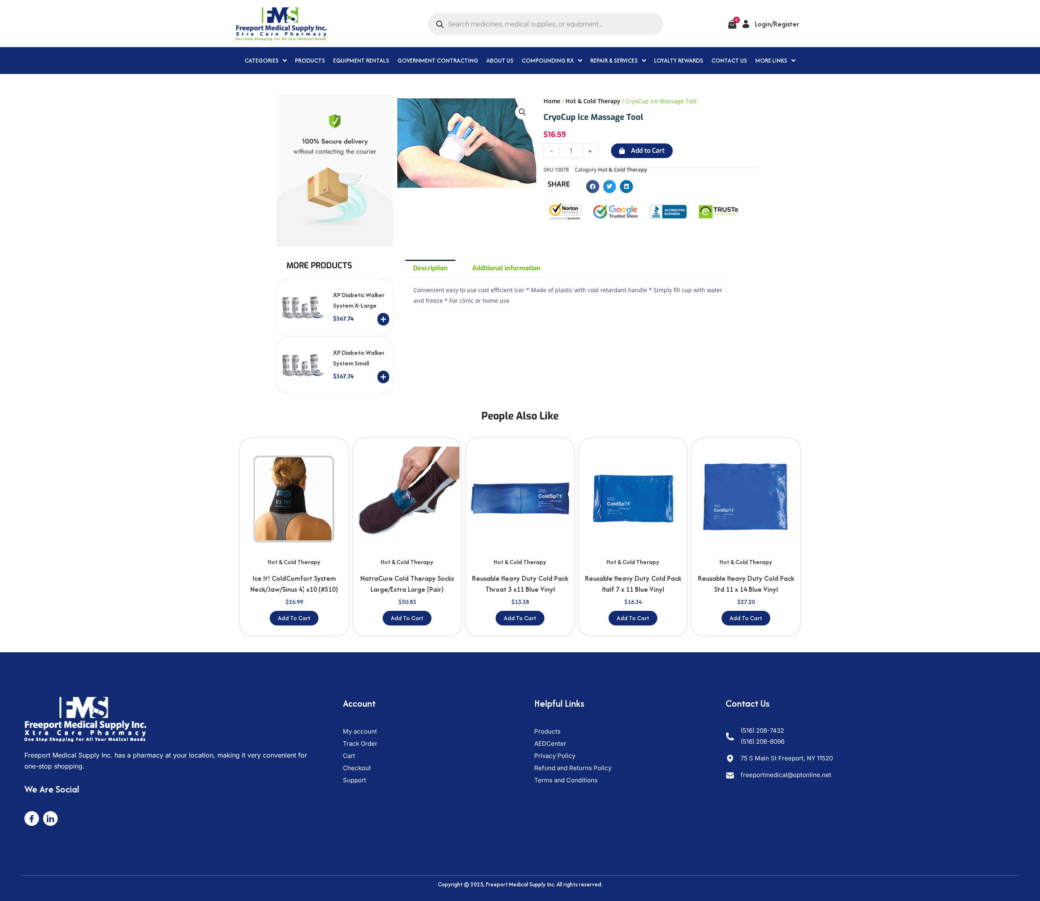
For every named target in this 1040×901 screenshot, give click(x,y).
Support (354, 780)
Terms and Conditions (566, 780)
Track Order (360, 743)
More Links (771, 60)
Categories (262, 60)
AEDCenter (550, 743)
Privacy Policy (554, 756)
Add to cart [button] (294, 618)
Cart (349, 756)
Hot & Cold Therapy (593, 101)
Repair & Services (614, 60)
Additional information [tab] (506, 268)
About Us (500, 60)
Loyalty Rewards (678, 60)
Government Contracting (437, 60)
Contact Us (729, 60)
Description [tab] (430, 268)
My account (360, 731)
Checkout (357, 768)
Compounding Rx (548, 60)
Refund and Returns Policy (572, 768)
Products (310, 60)
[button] (522, 112)
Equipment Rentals (361, 60)
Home (552, 101)
